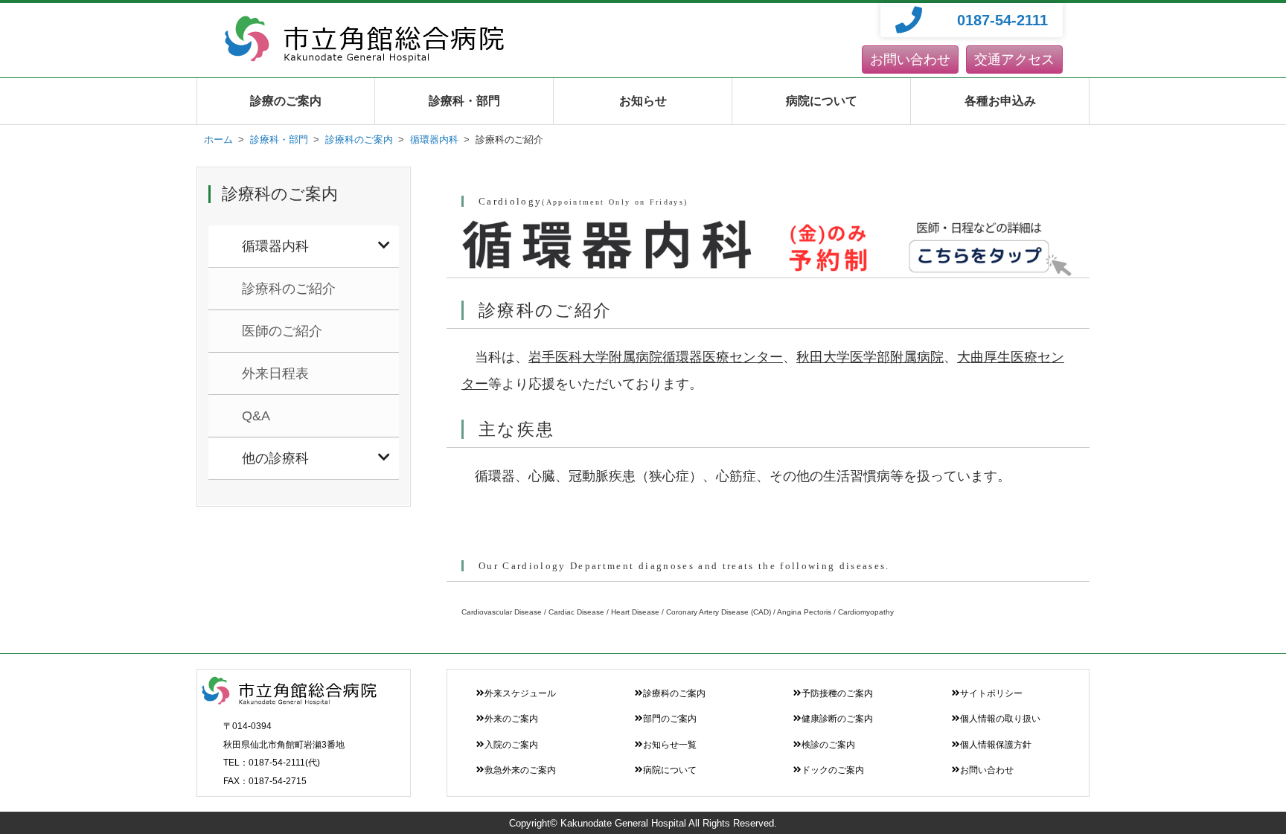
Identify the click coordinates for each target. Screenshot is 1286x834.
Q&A (256, 415)
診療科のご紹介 (289, 288)
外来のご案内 (511, 718)
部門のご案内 (670, 718)
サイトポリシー (991, 693)
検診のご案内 (828, 745)
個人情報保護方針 (995, 745)
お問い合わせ (910, 59)
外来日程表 (275, 373)
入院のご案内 (511, 745)
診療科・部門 (464, 100)
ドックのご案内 (833, 770)
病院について (821, 100)
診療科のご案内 (674, 693)
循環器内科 (275, 246)
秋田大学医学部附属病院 (870, 357)
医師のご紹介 (282, 331)
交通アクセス (1014, 59)
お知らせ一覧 (670, 745)
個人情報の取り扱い (1000, 718)
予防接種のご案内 (837, 693)
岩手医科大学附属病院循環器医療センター (655, 357)
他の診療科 (275, 458)
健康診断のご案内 (837, 718)
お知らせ (643, 100)
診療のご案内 (286, 100)
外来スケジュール (520, 693)
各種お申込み (1000, 100)
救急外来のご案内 (520, 770)
